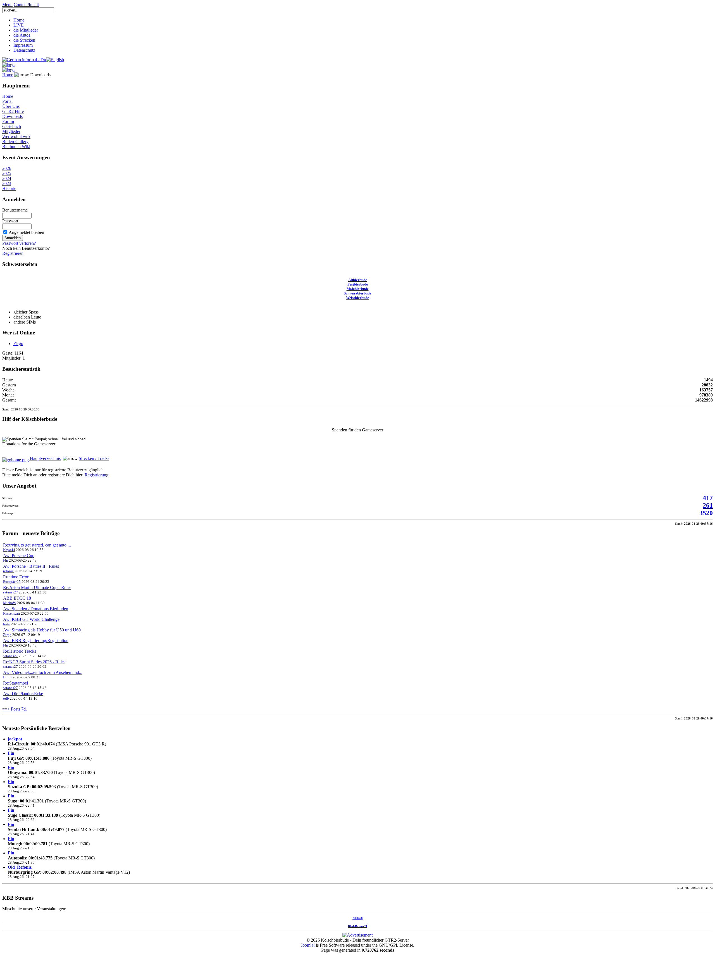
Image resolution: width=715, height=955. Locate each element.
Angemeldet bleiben (26, 232)
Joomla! (308, 945)
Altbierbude (357, 280)
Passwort (10, 220)
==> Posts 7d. (14, 709)
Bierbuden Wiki (16, 146)
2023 (6, 183)
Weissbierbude (357, 298)
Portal (7, 101)
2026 (6, 168)
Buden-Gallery (15, 141)
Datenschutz (24, 50)
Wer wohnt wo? (16, 136)
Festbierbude (357, 284)
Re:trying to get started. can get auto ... (37, 545)
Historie (9, 188)
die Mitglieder (25, 30)
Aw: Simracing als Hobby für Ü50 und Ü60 (42, 630)
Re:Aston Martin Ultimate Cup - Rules (37, 587)
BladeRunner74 (357, 926)
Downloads (12, 116)
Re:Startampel (15, 683)
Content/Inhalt (26, 4)
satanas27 (10, 592)
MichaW (9, 603)
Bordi (7, 677)
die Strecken (24, 40)
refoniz (8, 571)
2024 (6, 178)
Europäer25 (12, 581)
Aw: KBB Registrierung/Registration (35, 640)
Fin (5, 560)
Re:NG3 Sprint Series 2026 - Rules (34, 661)
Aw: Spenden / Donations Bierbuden (35, 608)
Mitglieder (11, 131)
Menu (7, 4)
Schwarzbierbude (357, 293)
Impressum (23, 45)
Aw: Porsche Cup (18, 555)
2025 (6, 173)
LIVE (18, 25)
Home (18, 20)
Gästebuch (11, 126)
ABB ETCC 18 (17, 598)
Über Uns (11, 106)
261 (708, 505)
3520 (706, 513)
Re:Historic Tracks (19, 651)
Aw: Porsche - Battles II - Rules (31, 566)
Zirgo (18, 343)
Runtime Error (15, 576)
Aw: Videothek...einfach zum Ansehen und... (42, 672)
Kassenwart (11, 613)
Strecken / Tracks (94, 458)
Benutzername (15, 210)
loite (6, 624)
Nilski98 (357, 918)
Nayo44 (9, 550)
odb (6, 698)
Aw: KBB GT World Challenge (31, 619)
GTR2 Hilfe (13, 111)
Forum (8, 121)
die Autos (21, 35)
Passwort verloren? (19, 243)
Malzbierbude (358, 289)
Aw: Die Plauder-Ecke (23, 693)
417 (708, 498)
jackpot (15, 739)
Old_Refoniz (20, 867)
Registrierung (96, 474)
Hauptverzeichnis (45, 458)
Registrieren (12, 253)
